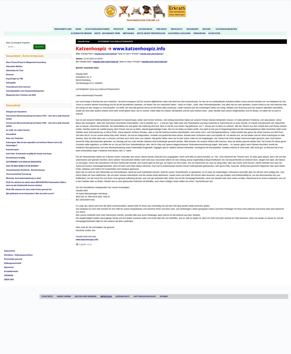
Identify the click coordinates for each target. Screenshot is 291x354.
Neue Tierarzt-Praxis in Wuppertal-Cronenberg (26, 62)
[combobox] (19, 46)
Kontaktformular (11, 271)
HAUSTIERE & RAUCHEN (179, 33)
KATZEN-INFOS (145, 29)
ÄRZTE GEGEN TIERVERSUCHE (151, 33)
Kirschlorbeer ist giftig (15, 158)
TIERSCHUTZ (176, 29)
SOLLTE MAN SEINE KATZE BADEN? (22, 166)
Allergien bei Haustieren (16, 112)
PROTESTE (118, 29)
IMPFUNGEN (128, 33)
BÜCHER (207, 29)
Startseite (47, 296)
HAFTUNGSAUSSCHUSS (145, 296)
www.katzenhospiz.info (139, 48)
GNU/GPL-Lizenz (24, 297)
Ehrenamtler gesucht (13, 259)
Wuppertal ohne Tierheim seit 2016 (21, 95)
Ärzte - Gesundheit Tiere (107, 33)
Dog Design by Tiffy (14, 79)
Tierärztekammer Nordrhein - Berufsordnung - (25, 170)
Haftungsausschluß (12, 263)
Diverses (10, 75)
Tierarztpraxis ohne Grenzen (18, 87)
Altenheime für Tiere (14, 70)
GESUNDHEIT (192, 29)
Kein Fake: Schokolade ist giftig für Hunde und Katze (29, 154)
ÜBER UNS (9, 279)
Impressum (9, 267)
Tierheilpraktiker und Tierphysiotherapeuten (25, 91)
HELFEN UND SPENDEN (85, 296)
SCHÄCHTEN (214, 33)
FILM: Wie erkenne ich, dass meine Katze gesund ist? (29, 189)
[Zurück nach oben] (286, 349)
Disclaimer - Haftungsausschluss (18, 255)
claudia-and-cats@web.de (105, 54)
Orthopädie (11, 83)
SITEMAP (164, 296)
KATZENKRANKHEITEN (226, 29)
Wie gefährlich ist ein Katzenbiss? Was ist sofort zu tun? (30, 193)
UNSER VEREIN (64, 296)
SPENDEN (8, 275)
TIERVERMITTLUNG (63, 29)
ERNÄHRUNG (199, 33)
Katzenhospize (12, 150)
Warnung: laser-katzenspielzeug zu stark (23, 178)
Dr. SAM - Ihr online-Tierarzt (18, 130)
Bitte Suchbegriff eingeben (18, 43)
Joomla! (5, 297)
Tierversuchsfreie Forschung (18, 174)
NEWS (78, 29)
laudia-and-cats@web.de (151, 54)
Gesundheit (11, 134)
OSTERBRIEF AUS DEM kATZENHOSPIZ (23, 162)
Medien (131, 29)
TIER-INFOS (161, 29)
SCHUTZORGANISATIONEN (97, 29)
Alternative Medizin (81, 33)
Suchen (40, 47)
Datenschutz (9, 251)
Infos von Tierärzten (14, 138)
